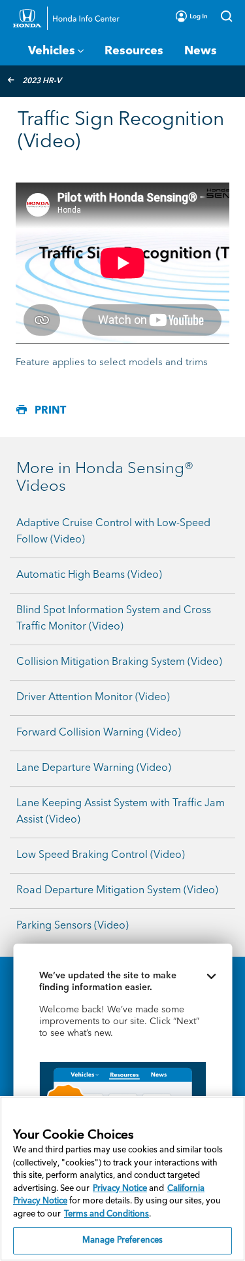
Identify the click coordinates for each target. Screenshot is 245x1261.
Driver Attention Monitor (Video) (93, 697)
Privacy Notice (120, 1188)
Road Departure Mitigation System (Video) (117, 890)
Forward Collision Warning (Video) (98, 733)
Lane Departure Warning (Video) (93, 768)
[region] (122, 1178)
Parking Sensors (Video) (72, 926)
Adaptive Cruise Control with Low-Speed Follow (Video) (113, 531)
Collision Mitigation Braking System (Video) (119, 662)
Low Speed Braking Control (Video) (100, 855)
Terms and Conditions (106, 1214)
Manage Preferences (122, 1240)
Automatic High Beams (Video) (89, 575)
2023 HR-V (41, 81)
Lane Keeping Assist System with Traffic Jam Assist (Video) (120, 811)
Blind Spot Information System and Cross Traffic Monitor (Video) (113, 618)
